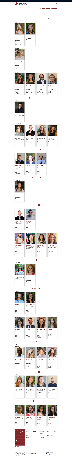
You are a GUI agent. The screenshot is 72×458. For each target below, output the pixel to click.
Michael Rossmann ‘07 (19, 113)
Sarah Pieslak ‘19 (29, 359)
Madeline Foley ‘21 (29, 35)
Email (16, 440)
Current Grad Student (27, 18)
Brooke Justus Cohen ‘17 (41, 329)
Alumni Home (55, 8)
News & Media (53, 3)
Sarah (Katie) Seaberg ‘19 (19, 137)
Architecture (18, 18)
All (40, 8)
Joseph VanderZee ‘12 (40, 165)
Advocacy (16, 18)
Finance (37, 18)
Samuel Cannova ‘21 (40, 85)
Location (43, 8)
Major (49, 8)
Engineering (34, 18)
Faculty (41, 434)
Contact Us (23, 454)
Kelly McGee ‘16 (50, 329)
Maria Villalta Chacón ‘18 (52, 417)
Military (51, 18)
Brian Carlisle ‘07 (51, 85)
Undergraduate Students (42, 437)
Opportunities (43, 3)
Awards (27, 435)
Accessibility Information (17, 455)
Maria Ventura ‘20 (51, 359)
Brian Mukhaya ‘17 (18, 359)
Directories (34, 431)
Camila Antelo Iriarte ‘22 (19, 85)
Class (52, 8)
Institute (27, 431)
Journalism (47, 18)
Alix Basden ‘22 (28, 85)
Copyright (16, 452)
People (34, 3)
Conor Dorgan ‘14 (29, 221)
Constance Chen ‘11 (18, 61)
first (26, 149)
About (31, 3)
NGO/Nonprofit (54, 18)
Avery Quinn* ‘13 (40, 359)
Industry (46, 8)
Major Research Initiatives (42, 431)
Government (40, 18)
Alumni (34, 432)
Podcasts (55, 434)
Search (56, 4)
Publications (41, 433)
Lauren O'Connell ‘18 (18, 276)
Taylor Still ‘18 (28, 165)
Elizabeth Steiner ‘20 (51, 137)
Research (38, 3)
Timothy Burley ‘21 (18, 417)
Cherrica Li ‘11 (28, 245)
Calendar (48, 3)
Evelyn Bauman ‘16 (18, 35)
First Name (16, 434)
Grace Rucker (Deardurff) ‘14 (30, 276)
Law (49, 18)
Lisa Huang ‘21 (39, 417)
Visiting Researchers (49, 432)
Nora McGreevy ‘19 (18, 304)
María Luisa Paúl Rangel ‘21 (30, 305)
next (40, 97)
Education (31, 18)
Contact (27, 432)
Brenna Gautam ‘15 (18, 329)
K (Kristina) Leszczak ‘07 (19, 245)
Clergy (24, 18)
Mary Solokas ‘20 (40, 137)
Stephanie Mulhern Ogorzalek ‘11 (51, 245)
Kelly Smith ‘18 (28, 137)
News (54, 432)
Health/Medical (43, 18)
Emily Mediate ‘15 (40, 245)
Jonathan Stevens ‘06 (18, 165)
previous (29, 149)
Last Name (16, 437)
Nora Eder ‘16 (28, 417)
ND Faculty (48, 431)
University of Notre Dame (22, 452)
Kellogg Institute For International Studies (20, 453)
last (42, 97)
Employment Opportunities (28, 437)
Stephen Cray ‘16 (18, 221)
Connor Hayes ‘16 (29, 329)
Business (22, 18)
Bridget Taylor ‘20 (18, 193)
